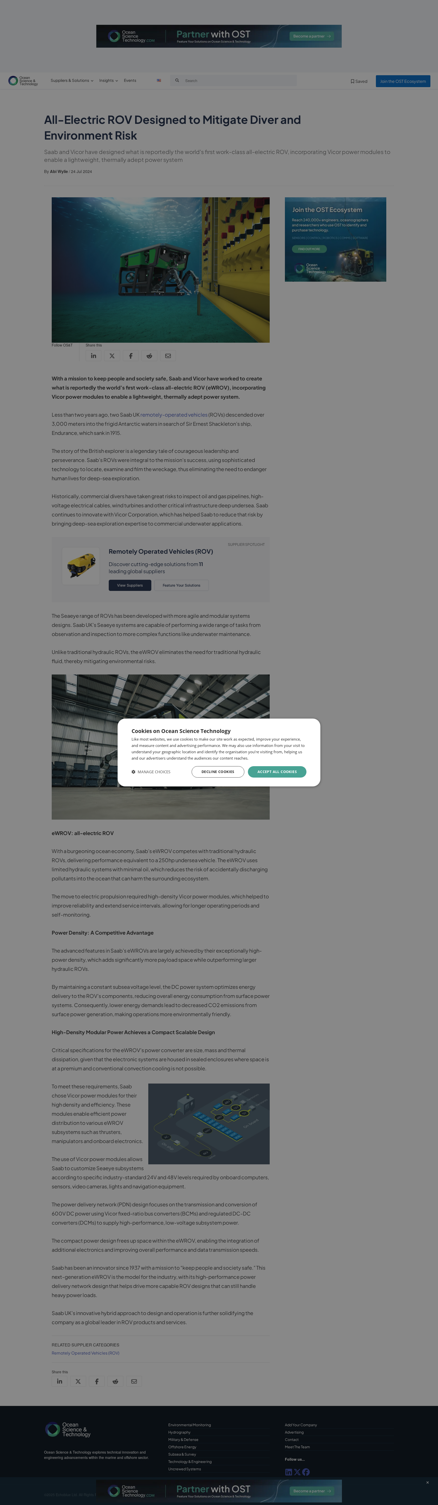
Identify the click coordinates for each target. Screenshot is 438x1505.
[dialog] (219, 752)
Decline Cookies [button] (218, 771)
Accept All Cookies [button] (277, 771)
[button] (151, 772)
